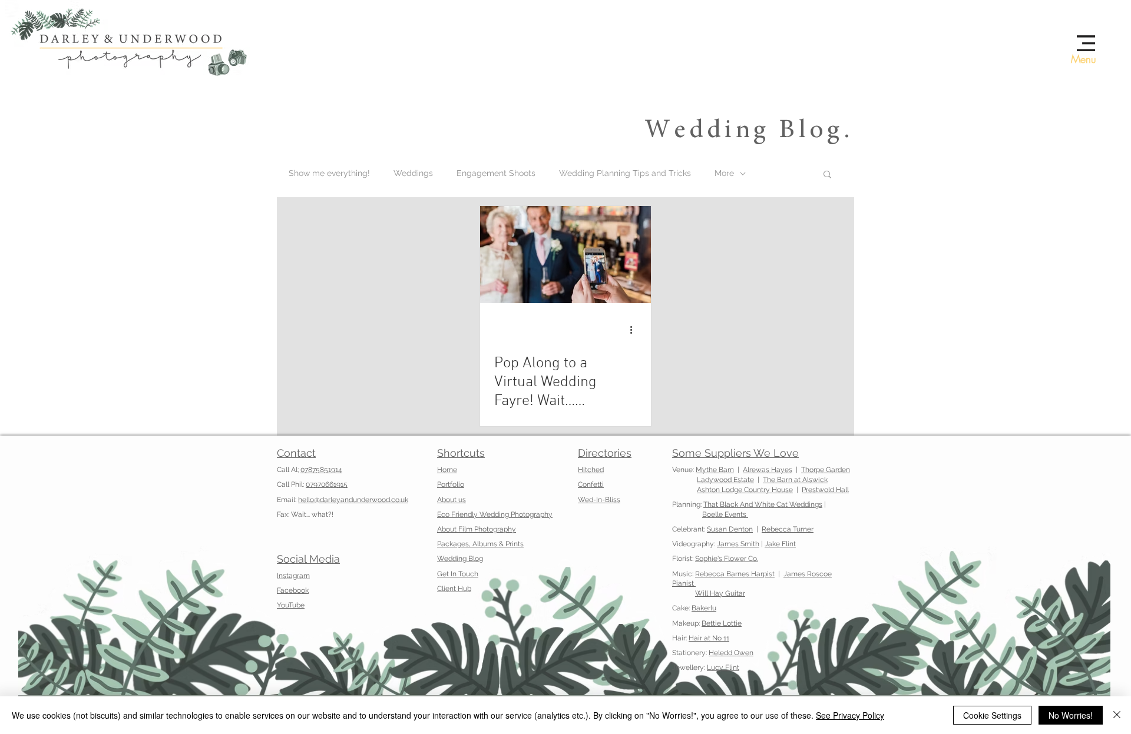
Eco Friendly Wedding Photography (495, 514)
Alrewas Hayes (767, 470)
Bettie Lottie (722, 623)
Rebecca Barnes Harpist (735, 574)
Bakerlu (704, 608)
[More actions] (635, 330)
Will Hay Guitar (720, 593)
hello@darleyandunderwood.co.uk (353, 500)
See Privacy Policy (850, 715)
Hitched (591, 470)
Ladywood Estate (725, 480)
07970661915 (327, 484)
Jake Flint (780, 544)
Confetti (591, 484)
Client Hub (454, 588)
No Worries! (1071, 715)
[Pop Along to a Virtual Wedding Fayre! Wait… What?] (565, 254)
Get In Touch (457, 574)
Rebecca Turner (787, 529)
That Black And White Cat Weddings (762, 504)
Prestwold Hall (825, 490)
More (724, 173)
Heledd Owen (731, 653)
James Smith (738, 544)
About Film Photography (476, 529)
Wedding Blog (460, 558)
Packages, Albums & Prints (480, 544)
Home (447, 470)
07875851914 (321, 470)
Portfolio (450, 484)
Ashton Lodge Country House (745, 490)
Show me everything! (329, 173)
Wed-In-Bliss (599, 500)
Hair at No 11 (709, 638)
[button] (1086, 43)
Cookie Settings (992, 715)
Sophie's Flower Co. (726, 558)
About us (451, 500)
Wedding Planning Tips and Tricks (625, 173)
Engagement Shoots (496, 173)
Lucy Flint (723, 667)
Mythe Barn (715, 470)
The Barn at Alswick (795, 480)
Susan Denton (730, 529)
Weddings (413, 173)
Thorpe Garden (825, 470)
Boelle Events (725, 514)
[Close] (1117, 715)
